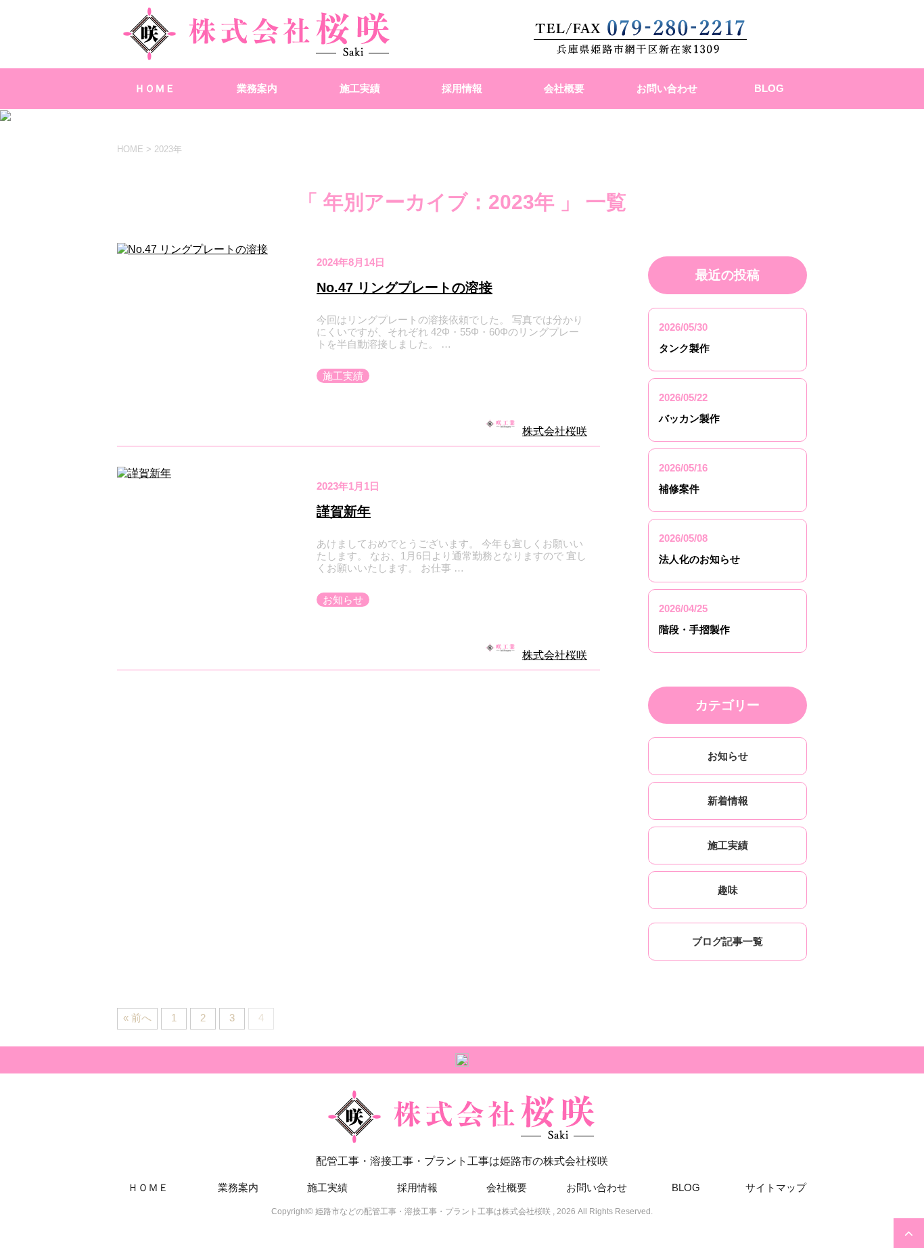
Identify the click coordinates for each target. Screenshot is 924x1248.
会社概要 (564, 88)
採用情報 (462, 88)
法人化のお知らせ (699, 559)
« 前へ (137, 1017)
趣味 (728, 890)
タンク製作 (684, 348)
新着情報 (728, 800)
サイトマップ (775, 1187)
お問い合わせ (667, 88)
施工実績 (360, 88)
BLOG (769, 88)
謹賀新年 (344, 511)
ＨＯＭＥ (155, 88)
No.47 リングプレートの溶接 (404, 287)
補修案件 (679, 488)
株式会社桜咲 (554, 431)
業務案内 (257, 88)
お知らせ (343, 599)
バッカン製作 (689, 418)
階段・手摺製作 (694, 629)
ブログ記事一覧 (727, 941)
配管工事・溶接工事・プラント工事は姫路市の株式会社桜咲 (462, 1161)
